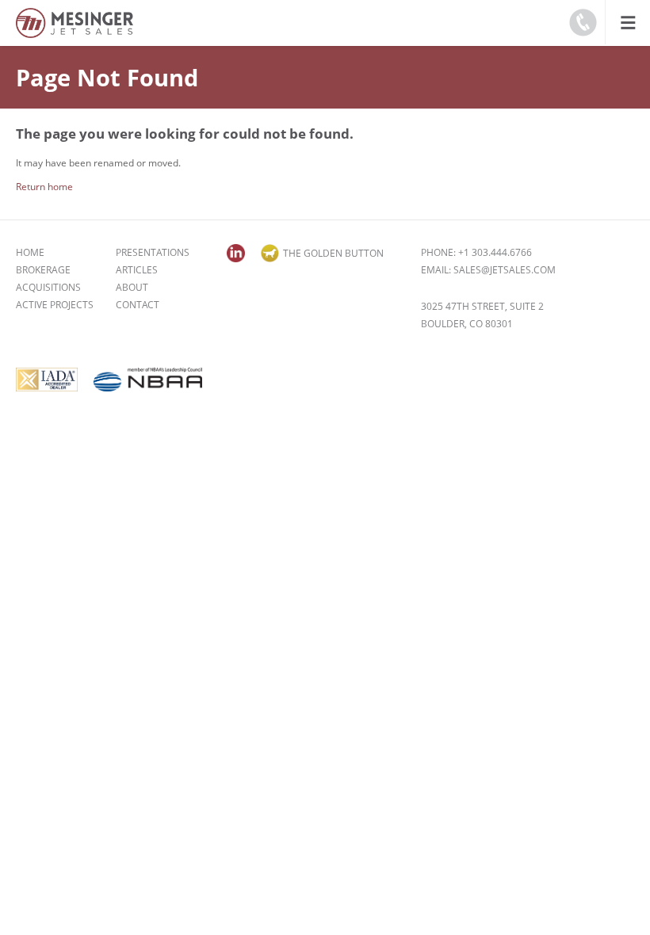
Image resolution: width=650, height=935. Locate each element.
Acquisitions (48, 287)
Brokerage (43, 270)
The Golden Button (333, 253)
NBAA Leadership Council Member (148, 379)
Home (30, 252)
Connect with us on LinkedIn (236, 253)
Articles (137, 270)
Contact (137, 304)
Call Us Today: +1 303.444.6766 (582, 22)
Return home (44, 186)
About (132, 287)
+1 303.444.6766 (495, 252)
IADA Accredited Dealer (47, 379)
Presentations (152, 252)
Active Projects (55, 304)
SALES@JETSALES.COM (504, 270)
